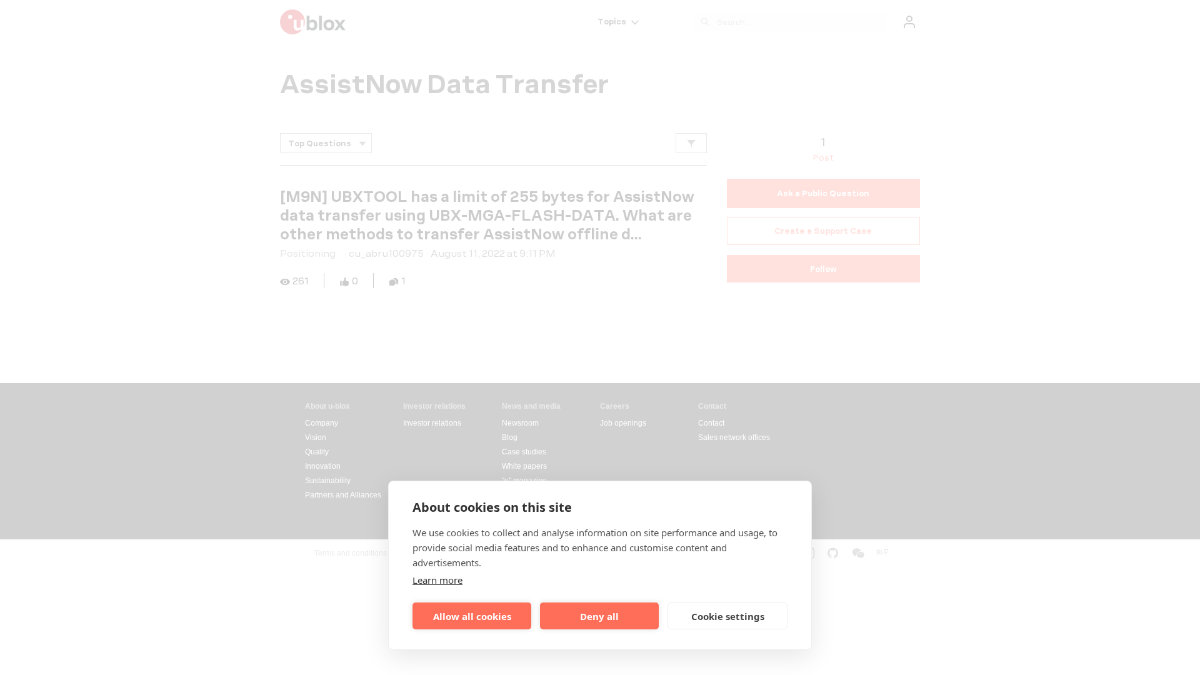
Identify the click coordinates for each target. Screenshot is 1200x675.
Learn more (437, 580)
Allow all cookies (472, 616)
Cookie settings (727, 616)
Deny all (599, 616)
